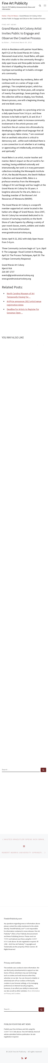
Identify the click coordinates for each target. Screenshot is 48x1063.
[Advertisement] (24, 801)
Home (4, 16)
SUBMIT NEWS (9, 1032)
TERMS (6, 939)
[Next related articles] (43, 344)
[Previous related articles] (37, 344)
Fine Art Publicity (19, 1052)
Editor (6, 42)
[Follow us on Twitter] (26, 1058)
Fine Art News (13, 16)
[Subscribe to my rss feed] (22, 1058)
